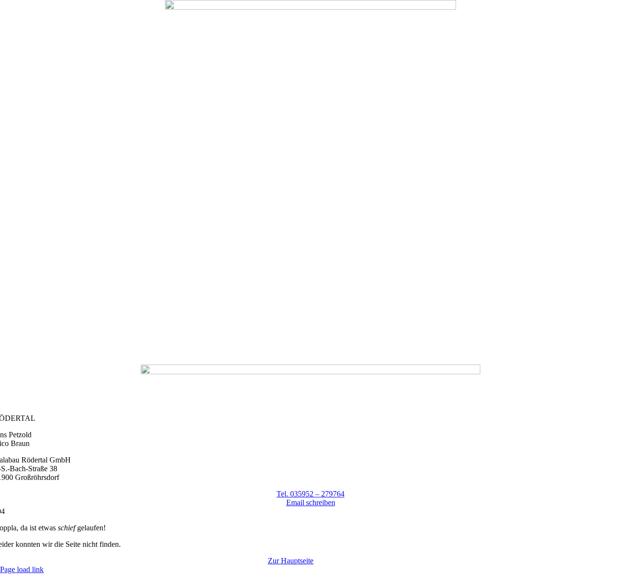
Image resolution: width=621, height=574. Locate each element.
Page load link (22, 569)
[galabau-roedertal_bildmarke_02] (310, 7)
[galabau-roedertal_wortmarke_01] (310, 371)
